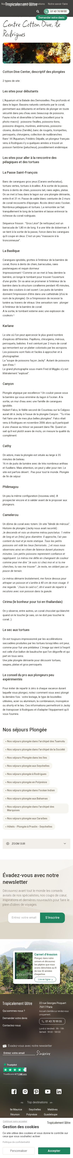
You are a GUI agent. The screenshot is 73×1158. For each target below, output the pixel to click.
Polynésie (31, 1114)
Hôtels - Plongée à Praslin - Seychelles (29, 826)
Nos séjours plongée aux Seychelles (28, 765)
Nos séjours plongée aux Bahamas (27, 798)
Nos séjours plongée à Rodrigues (26, 774)
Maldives (53, 1109)
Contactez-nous (12, 1025)
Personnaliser (18, 1150)
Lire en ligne (44, 979)
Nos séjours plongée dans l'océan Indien (31, 790)
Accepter (54, 1150)
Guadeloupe (50, 1114)
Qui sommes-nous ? (14, 1010)
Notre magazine (59, 10)
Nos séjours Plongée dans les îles (27, 757)
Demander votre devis (15, 1018)
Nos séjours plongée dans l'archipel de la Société (36, 749)
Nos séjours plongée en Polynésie (27, 782)
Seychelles (35, 1109)
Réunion (15, 1114)
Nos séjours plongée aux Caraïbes (27, 818)
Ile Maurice (16, 1109)
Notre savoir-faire (58, 3)
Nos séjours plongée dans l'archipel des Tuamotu (36, 741)
